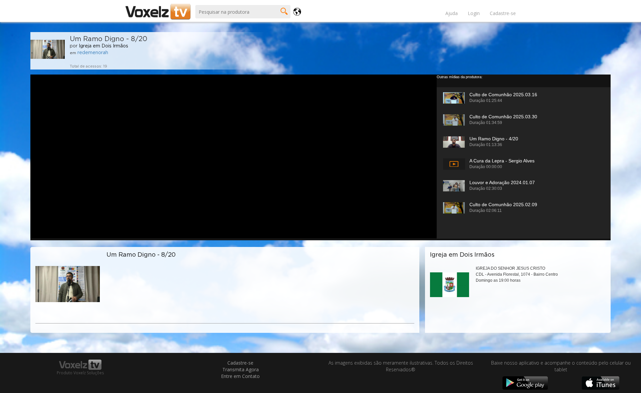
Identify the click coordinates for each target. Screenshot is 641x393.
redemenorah (92, 52)
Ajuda (451, 13)
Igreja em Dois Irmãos (103, 46)
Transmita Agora (240, 369)
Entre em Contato (240, 376)
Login (474, 13)
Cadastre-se (503, 13)
